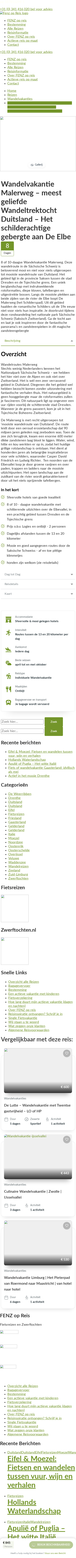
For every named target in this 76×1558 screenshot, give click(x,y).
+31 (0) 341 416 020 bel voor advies (26, 9)
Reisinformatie (17, 32)
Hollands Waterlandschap (27, 760)
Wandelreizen (18, 866)
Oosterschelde (19, 850)
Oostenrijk (15, 846)
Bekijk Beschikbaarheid (53, 1545)
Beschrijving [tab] (12, 340)
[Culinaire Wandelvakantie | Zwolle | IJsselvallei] (38, 1156)
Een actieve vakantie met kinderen (33, 994)
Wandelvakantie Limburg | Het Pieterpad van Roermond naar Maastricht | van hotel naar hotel (38, 1283)
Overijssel (15, 854)
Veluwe (13, 858)
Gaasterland (17, 822)
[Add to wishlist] (66, 1053)
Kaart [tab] (8, 593)
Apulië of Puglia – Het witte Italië (32, 764)
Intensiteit (20, 630)
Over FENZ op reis (21, 36)
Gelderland (16, 826)
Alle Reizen (15, 28)
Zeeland (14, 870)
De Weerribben (19, 794)
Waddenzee (17, 862)
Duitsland (15, 802)
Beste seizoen (22, 660)
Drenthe (14, 798)
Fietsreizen (16, 814)
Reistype (20, 673)
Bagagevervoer (19, 986)
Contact (13, 44)
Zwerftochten (18, 878)
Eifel (11, 810)
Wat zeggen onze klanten (26, 1026)
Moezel (13, 838)
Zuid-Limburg (18, 874)
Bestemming (16, 24)
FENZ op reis (17, 20)
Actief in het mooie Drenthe (29, 776)
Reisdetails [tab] (11, 584)
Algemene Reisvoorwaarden (28, 1030)
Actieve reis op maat (22, 40)
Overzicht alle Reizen (23, 982)
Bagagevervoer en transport (30, 700)
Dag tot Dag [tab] (12, 574)
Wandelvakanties (15, 1098)
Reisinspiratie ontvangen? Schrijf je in (35, 1014)
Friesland (14, 818)
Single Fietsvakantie (22, 1018)
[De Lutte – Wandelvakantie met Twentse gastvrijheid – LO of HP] (38, 1070)
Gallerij (38, 165)
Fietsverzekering (20, 998)
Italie (11, 834)
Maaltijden (21, 686)
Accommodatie (24, 617)
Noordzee (15, 842)
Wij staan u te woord (23, 1022)
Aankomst (21, 647)
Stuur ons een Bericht (55, 1553)
